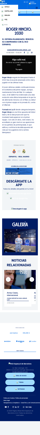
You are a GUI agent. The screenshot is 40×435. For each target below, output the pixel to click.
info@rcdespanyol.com (20, 372)
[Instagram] (13, 407)
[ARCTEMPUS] (13, 332)
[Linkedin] (16, 407)
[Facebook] (8, 407)
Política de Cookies (9, 398)
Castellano (9, 11)
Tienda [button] (21, 382)
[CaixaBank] (32, 341)
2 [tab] (14, 254)
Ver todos (20, 351)
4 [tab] (20, 254)
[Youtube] (6, 407)
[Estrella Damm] (19, 341)
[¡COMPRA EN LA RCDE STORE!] (19, 171)
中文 (6, 19)
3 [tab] (17, 254)
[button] (20, 12)
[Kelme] (26, 332)
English (7, 15)
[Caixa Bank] (26, 2)
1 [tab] (10, 254)
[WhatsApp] (32, 52)
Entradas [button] (21, 389)
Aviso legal (7, 400)
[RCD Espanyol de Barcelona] (3, 4)
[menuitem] (32, 3)
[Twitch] (18, 407)
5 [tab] (23, 254)
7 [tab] (30, 254)
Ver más (28, 407)
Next (31, 279)
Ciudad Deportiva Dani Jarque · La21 (19, 50)
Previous (8, 279)
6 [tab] (26, 254)
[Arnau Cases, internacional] (17, 279)
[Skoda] (7, 341)
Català (7, 7)
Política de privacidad (21, 398)
